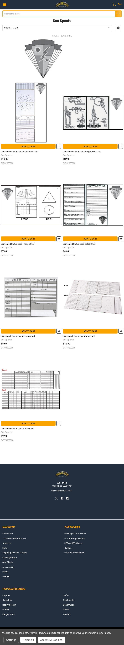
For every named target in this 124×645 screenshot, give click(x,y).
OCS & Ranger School (74, 538)
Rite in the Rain (9, 605)
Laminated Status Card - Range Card (18, 244)
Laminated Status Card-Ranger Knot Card (82, 151)
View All (67, 614)
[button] (118, 28)
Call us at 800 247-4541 (62, 491)
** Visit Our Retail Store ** (14, 538)
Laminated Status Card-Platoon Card (18, 336)
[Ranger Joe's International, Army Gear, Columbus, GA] (7, 507)
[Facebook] (62, 498)
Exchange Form (9, 557)
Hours (5, 571)
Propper (6, 595)
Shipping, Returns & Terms (14, 552)
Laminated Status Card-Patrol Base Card (19, 151)
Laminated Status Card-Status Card (17, 428)
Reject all (28, 640)
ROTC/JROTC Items (73, 543)
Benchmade (68, 605)
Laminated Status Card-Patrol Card (79, 336)
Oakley (5, 609)
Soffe (65, 595)
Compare (58, 146)
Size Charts (7, 562)
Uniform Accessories (74, 552)
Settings (11, 640)
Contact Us (7, 533)
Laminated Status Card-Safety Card (79, 244)
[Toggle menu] (4, 4)
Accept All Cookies (51, 640)
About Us (6, 543)
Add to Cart (28, 146)
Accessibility (8, 567)
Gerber (66, 609)
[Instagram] (67, 498)
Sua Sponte (68, 600)
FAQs (4, 548)
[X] (56, 498)
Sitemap (6, 576)
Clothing (68, 548)
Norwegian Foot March (75, 533)
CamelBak (7, 600)
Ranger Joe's (8, 614)
